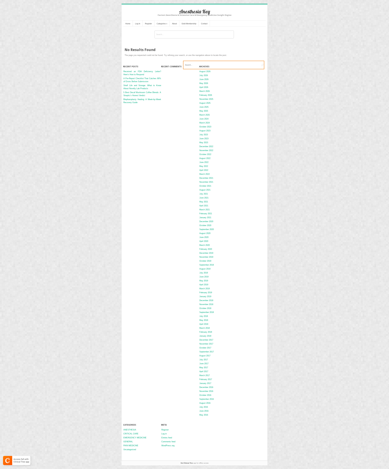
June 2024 (203, 119)
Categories (162, 24)
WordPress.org (167, 445)
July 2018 (203, 316)
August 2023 (204, 131)
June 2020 (203, 237)
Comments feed (168, 441)
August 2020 (204, 233)
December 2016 (206, 387)
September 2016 (206, 399)
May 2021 (203, 202)
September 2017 (206, 352)
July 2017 (203, 359)
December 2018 (206, 300)
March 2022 (204, 174)
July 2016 (203, 407)
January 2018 (205, 336)
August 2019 (204, 269)
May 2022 (203, 166)
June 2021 (203, 198)
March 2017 (204, 375)
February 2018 (205, 332)
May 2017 (203, 367)
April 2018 (203, 324)
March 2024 (204, 123)
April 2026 (203, 87)
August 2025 (204, 103)
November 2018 (206, 304)
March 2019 (204, 288)
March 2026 (204, 91)
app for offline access (194, 463)
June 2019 (203, 277)
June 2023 (203, 138)
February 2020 (205, 249)
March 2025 (204, 115)
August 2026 (204, 71)
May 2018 (203, 320)
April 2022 (203, 170)
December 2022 (206, 146)
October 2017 (205, 348)
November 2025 (206, 99)
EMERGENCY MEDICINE (134, 438)
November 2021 (206, 182)
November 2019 (206, 257)
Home (127, 24)
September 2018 (206, 312)
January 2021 (205, 217)
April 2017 (203, 371)
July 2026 (203, 75)
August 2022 (204, 158)
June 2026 (203, 79)
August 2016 (204, 403)
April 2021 (203, 206)
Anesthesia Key (194, 11)
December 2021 (206, 178)
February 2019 (205, 292)
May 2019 (203, 281)
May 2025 (203, 111)
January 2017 (205, 383)
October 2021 (205, 186)
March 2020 (204, 245)
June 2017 (203, 363)
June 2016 (203, 411)
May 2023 (203, 142)
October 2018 (205, 308)
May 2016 (203, 415)
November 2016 (206, 391)
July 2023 (203, 134)
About (174, 24)
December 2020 (206, 221)
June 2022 (203, 162)
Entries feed (166, 438)
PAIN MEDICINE (130, 445)
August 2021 (204, 190)
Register (148, 24)
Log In (137, 24)
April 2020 (203, 241)
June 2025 (203, 107)
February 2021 (205, 213)
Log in (164, 434)
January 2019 (205, 296)
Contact (204, 24)
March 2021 (204, 209)
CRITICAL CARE (130, 434)
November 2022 (206, 150)
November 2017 (206, 344)
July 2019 (203, 273)
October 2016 (205, 395)
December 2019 (206, 253)
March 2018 (204, 328)
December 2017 (206, 340)
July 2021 (203, 194)
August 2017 (204, 356)
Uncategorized (129, 449)
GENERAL (128, 441)
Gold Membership (189, 24)
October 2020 (205, 225)
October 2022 (205, 154)
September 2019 (206, 265)
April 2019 (203, 284)
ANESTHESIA (129, 430)
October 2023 (205, 127)
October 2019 (205, 261)
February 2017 (205, 379)
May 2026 (203, 83)
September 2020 (206, 229)
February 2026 (205, 95)
